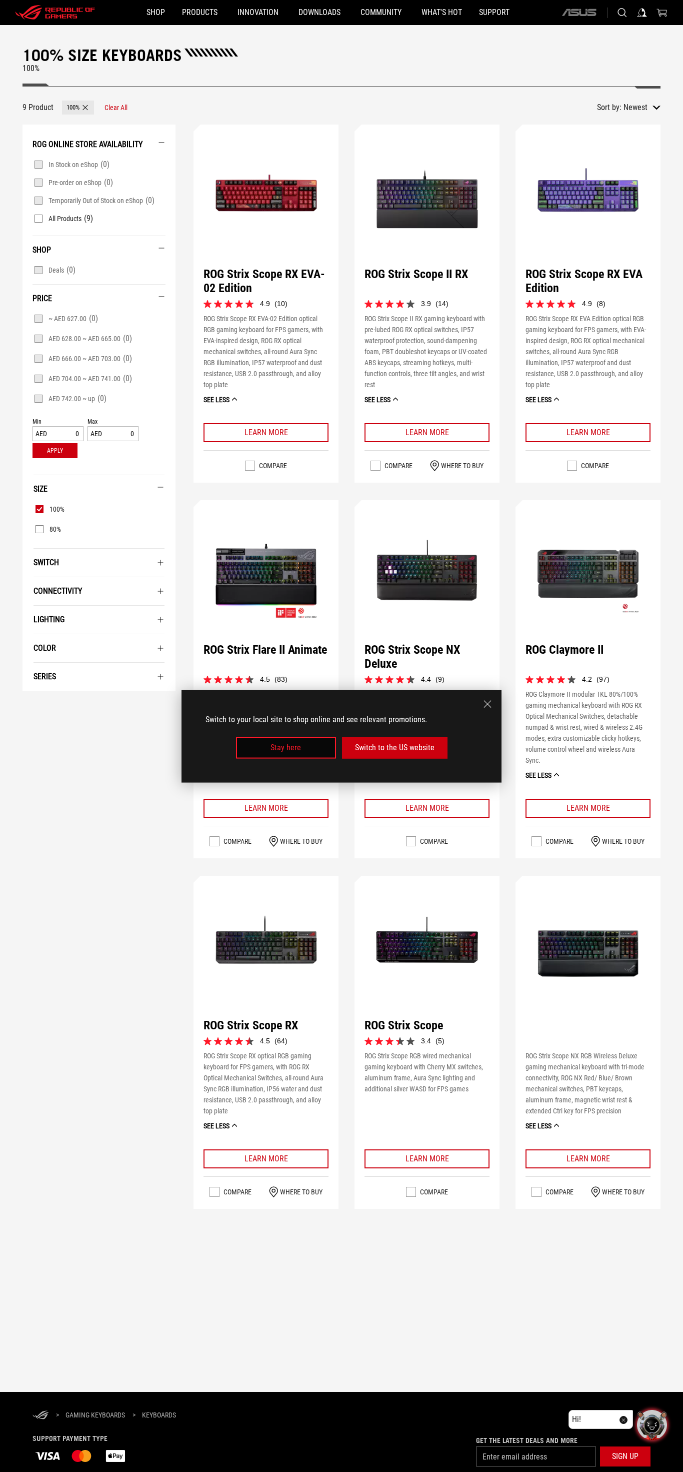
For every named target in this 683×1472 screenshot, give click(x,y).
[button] (78, 108)
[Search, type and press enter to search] (622, 12)
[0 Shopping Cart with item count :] (662, 12)
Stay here (285, 747)
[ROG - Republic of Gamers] (55, 12)
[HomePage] (40, 1415)
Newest (636, 107)
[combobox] (642, 108)
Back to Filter (33, 705)
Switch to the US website (394, 747)
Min (37, 422)
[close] (488, 704)
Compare (273, 466)
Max (93, 422)
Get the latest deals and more (527, 1440)
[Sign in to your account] (642, 12)
